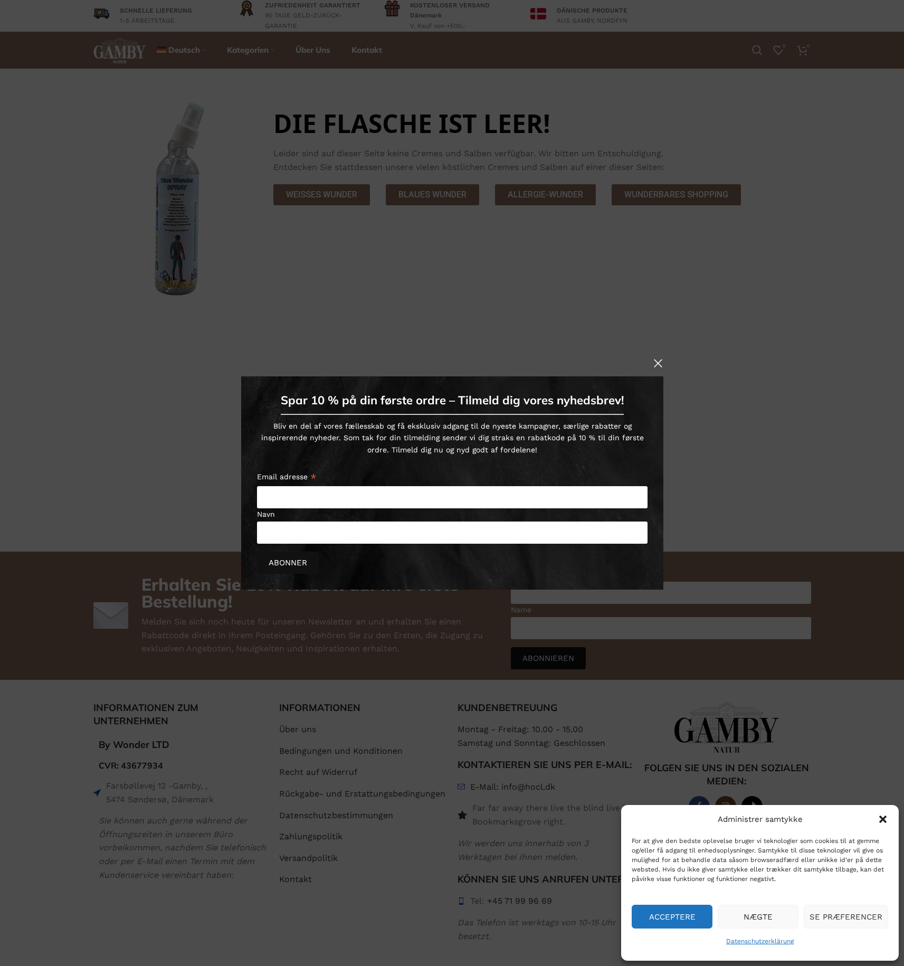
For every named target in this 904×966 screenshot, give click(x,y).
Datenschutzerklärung (760, 941)
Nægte (758, 917)
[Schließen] (658, 363)
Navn (266, 514)
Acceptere (672, 917)
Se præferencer (846, 917)
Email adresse (287, 478)
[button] (883, 819)
